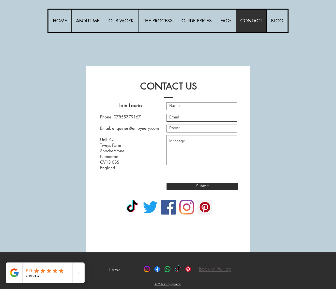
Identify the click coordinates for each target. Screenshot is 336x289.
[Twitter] (150, 207)
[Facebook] (168, 207)
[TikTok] (132, 207)
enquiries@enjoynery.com (135, 128)
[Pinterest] (205, 207)
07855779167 (127, 117)
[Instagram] (186, 207)
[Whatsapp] (167, 269)
